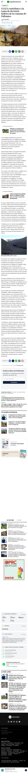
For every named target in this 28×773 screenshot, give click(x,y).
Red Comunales (5, 19)
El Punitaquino (19, 752)
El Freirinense (16, 745)
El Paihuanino (9, 751)
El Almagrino (3, 742)
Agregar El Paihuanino (6, 22)
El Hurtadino (22, 751)
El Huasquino (9, 745)
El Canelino (10, 753)
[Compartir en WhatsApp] (16, 51)
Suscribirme (14, 382)
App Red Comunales (14, 762)
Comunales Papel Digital (6, 760)
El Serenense (9, 749)
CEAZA (14, 392)
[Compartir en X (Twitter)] (13, 51)
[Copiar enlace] (22, 51)
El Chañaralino (10, 742)
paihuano (4, 393)
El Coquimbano (16, 749)
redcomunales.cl (4, 730)
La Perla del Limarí (11, 752)
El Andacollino (16, 751)
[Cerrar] (26, 770)
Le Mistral (21, 760)
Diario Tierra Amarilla (10, 744)
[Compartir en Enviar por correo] (19, 51)
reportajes (10, 393)
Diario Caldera (17, 742)
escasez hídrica (21, 392)
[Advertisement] (14, 472)
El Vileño (10, 754)
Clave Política (15, 760)
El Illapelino (16, 753)
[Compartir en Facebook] (10, 51)
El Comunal (3, 749)
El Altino (17, 744)
